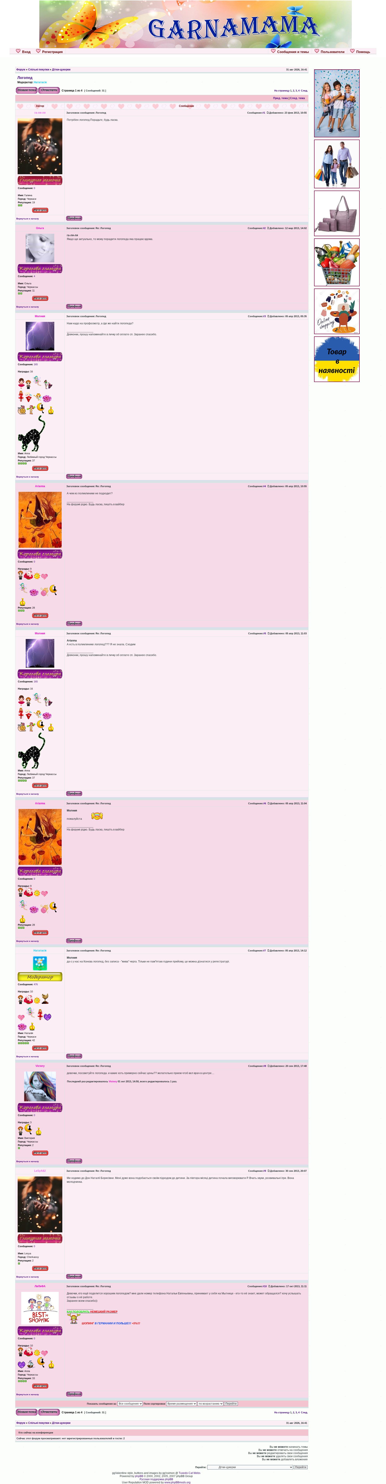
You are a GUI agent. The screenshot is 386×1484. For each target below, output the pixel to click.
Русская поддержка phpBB (156, 1479)
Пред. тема (280, 98)
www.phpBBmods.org (177, 1482)
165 (35, 364)
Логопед (24, 78)
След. (304, 90)
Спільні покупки (38, 69)
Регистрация (51, 52)
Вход (25, 52)
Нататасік (40, 82)
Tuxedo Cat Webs (189, 1473)
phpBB (139, 1476)
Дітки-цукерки (61, 69)
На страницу (282, 90)
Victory (113, 1081)
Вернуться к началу (27, 218)
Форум (20, 69)
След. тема (297, 98)
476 (35, 984)
